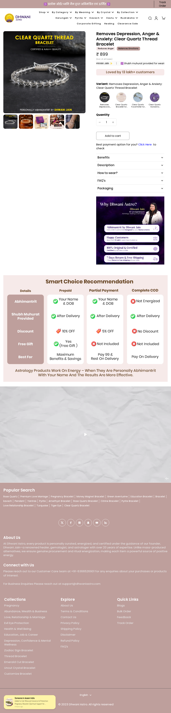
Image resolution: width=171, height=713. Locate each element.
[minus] (99, 122)
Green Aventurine (117, 496)
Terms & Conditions (74, 611)
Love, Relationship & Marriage (24, 617)
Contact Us (68, 617)
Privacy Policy (70, 623)
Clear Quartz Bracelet (77, 505)
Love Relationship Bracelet (18, 505)
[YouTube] (97, 522)
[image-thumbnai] (10, 122)
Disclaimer (68, 635)
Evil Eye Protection (16, 623)
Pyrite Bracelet (130, 501)
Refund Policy (70, 641)
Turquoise (42, 505)
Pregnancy (11, 605)
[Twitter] (62, 522)
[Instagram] (79, 522)
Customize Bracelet (18, 674)
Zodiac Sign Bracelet (18, 650)
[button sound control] (167, 478)
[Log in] (156, 18)
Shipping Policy (71, 629)
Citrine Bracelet (110, 501)
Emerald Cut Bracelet (19, 662)
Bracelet (160, 496)
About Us (67, 605)
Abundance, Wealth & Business (25, 611)
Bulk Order (124, 611)
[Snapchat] (88, 522)
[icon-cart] (163, 18)
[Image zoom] (44, 72)
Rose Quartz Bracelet (85, 501)
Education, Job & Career (21, 635)
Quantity (103, 115)
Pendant (20, 501)
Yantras (31, 501)
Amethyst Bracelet (59, 501)
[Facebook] (70, 522)
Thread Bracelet (15, 656)
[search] (150, 18)
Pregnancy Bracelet (62, 496)
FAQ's (64, 646)
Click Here (145, 144)
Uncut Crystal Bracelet (19, 668)
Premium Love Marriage (34, 496)
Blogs (121, 605)
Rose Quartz (10, 496)
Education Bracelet (142, 496)
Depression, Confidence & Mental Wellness (27, 642)
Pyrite (42, 501)
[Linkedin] (105, 522)
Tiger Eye (56, 505)
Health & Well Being (17, 629)
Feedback (124, 617)
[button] (112, 136)
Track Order (162, 4)
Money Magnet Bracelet (90, 496)
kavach (7, 501)
